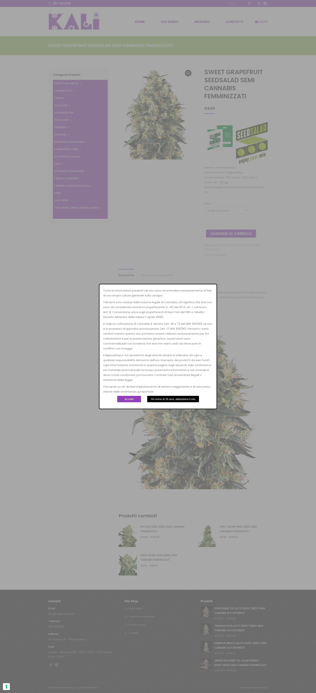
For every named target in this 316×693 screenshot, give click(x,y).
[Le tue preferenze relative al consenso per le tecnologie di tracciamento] (6, 686)
